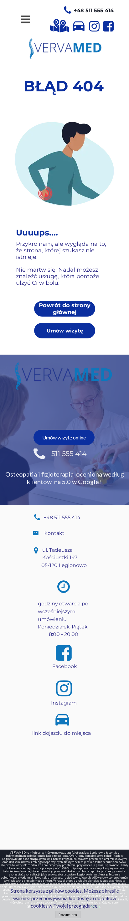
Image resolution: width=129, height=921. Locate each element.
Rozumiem (68, 914)
